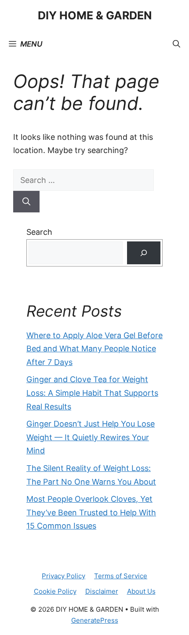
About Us (141, 591)
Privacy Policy (63, 576)
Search (39, 232)
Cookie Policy (55, 591)
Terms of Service (120, 576)
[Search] (26, 201)
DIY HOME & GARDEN (95, 15)
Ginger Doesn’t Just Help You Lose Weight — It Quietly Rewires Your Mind (90, 437)
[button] (176, 44)
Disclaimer (101, 591)
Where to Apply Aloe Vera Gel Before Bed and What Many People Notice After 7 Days (94, 349)
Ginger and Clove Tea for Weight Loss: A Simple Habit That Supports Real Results (92, 393)
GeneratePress (94, 620)
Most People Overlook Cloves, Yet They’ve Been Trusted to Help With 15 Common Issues (91, 512)
